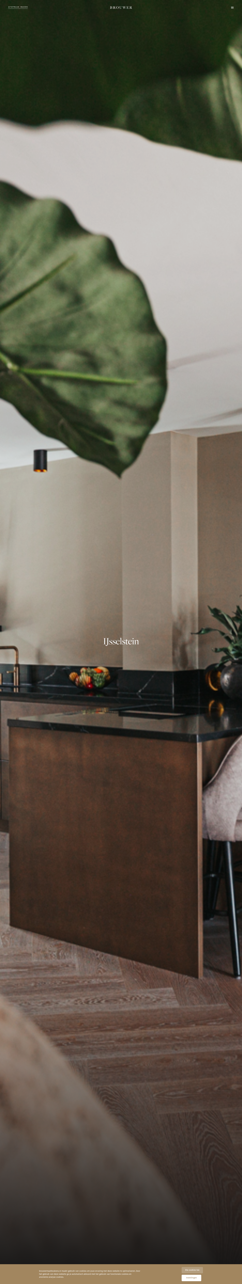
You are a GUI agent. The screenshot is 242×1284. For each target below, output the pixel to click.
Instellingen (191, 1278)
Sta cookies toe (192, 1270)
